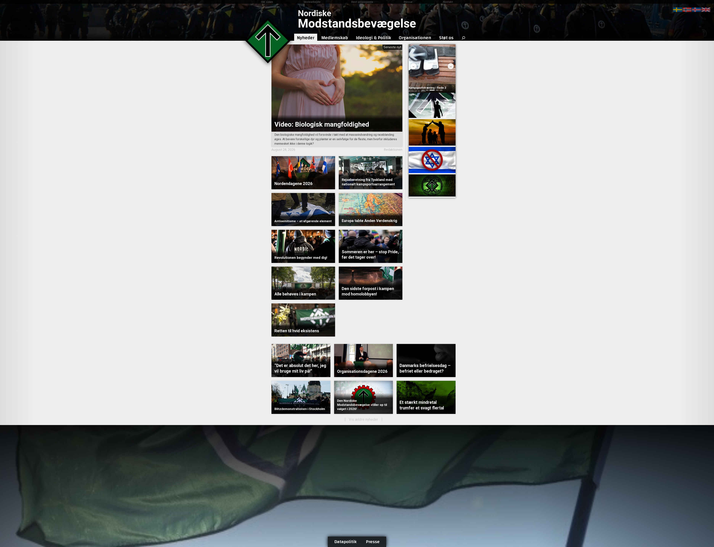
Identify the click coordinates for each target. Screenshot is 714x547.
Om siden (267, 2)
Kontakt (448, 2)
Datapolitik (345, 541)
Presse (408, 2)
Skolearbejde (312, 2)
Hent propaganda (362, 2)
